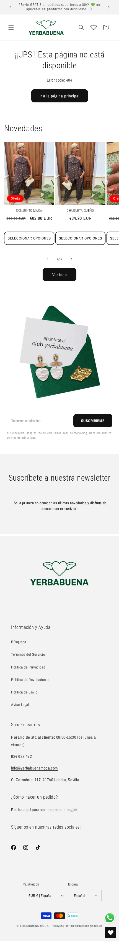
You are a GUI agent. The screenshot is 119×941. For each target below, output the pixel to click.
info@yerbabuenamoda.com (34, 768)
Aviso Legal (20, 704)
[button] (11, 27)
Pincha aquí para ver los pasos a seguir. (44, 810)
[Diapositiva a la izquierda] (47, 259)
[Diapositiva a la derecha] (72, 259)
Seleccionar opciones (29, 238)
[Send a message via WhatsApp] (109, 917)
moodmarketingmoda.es (86, 926)
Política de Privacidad (28, 667)
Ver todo (59, 274)
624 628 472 (21, 756)
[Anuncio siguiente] (109, 7)
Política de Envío (24, 692)
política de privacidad (21, 438)
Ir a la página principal (60, 96)
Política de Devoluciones (30, 679)
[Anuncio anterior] (10, 7)
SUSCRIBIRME (93, 420)
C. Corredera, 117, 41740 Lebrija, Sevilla (45, 780)
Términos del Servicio (28, 654)
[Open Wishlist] (93, 27)
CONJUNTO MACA (29, 211)
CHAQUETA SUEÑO (80, 211)
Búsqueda (18, 641)
